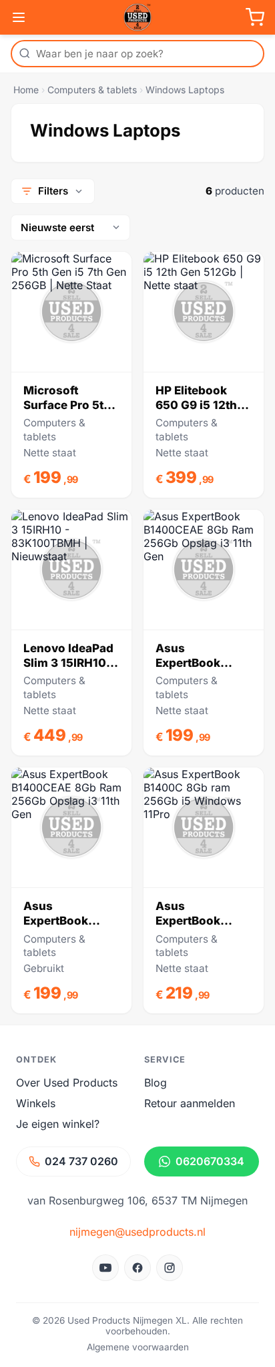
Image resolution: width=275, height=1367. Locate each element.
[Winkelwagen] (255, 17)
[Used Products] (137, 17)
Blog (155, 1082)
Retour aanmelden (189, 1103)
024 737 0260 (81, 1161)
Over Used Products (66, 1082)
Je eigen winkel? (57, 1124)
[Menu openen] (19, 17)
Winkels (35, 1103)
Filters (53, 191)
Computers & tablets (92, 89)
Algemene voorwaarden (138, 1347)
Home (26, 89)
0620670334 (210, 1161)
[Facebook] (137, 1267)
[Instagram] (169, 1267)
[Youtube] (105, 1267)
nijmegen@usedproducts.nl (137, 1231)
